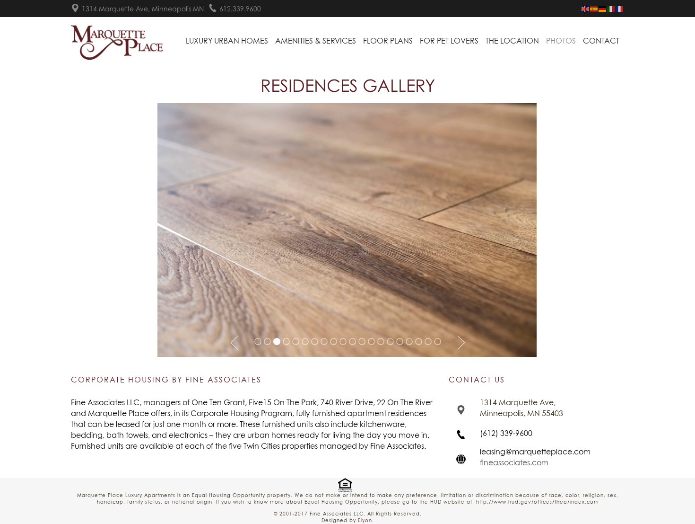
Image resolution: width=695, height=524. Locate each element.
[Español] (594, 9)
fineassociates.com (514, 463)
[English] (586, 9)
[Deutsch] (603, 9)
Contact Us (477, 380)
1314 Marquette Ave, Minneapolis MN (143, 9)
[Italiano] (611, 9)
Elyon (365, 520)
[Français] (620, 9)
